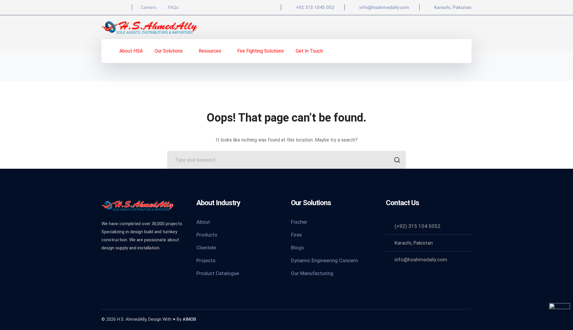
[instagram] (134, 264)
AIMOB (189, 319)
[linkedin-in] (119, 264)
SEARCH (397, 160)
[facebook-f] (104, 264)
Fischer (299, 222)
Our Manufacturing (312, 273)
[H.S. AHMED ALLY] (149, 27)
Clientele (206, 248)
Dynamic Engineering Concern (324, 260)
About (203, 222)
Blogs (297, 248)
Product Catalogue (217, 273)
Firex (296, 235)
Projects (205, 260)
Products (206, 235)
